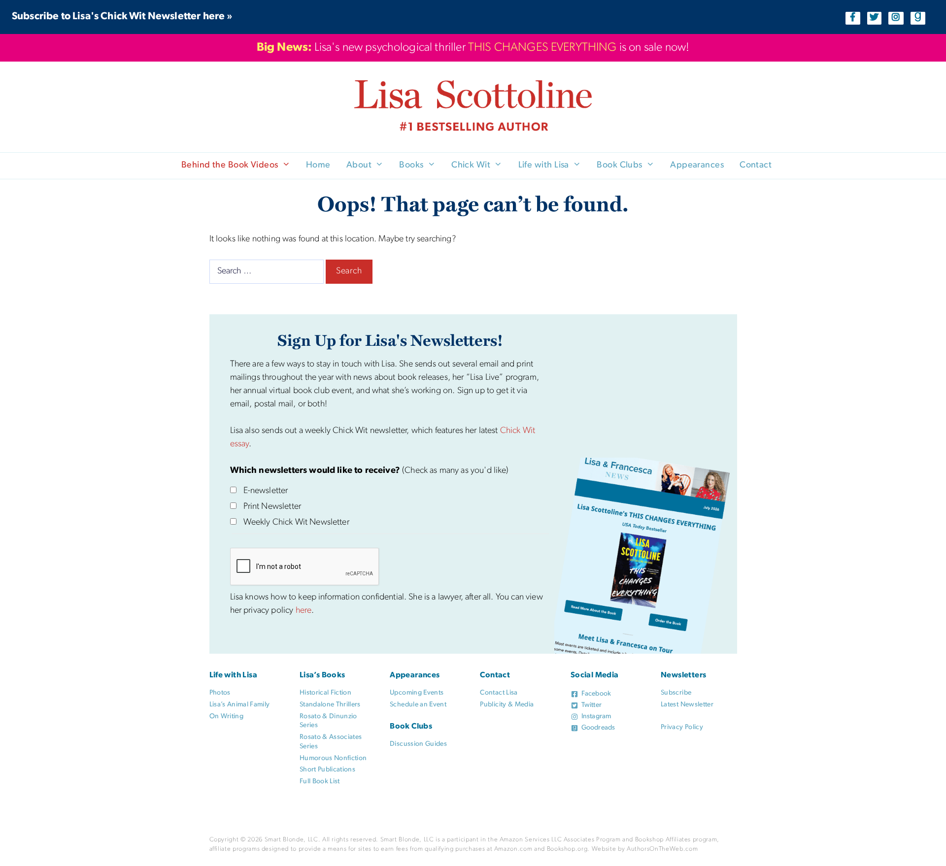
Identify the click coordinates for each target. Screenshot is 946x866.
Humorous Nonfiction (333, 758)
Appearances (697, 165)
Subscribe (676, 693)
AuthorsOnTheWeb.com (662, 849)
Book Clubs (619, 165)
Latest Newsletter (687, 704)
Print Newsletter (272, 506)
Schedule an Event (418, 704)
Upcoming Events (416, 693)
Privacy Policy (682, 727)
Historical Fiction (325, 693)
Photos (220, 693)
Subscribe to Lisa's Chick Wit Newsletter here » (122, 16)
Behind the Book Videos (229, 165)
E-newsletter (265, 491)
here (304, 610)
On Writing (226, 716)
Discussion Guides (418, 744)
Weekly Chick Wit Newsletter (296, 522)
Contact (756, 165)
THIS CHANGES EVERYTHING (542, 48)
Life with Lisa (543, 165)
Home (318, 165)
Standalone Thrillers (330, 704)
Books (411, 165)
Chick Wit (470, 165)
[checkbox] (233, 490)
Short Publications (327, 769)
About (359, 165)
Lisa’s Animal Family (239, 704)
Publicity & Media (507, 704)
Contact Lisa (498, 693)
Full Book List (320, 781)
